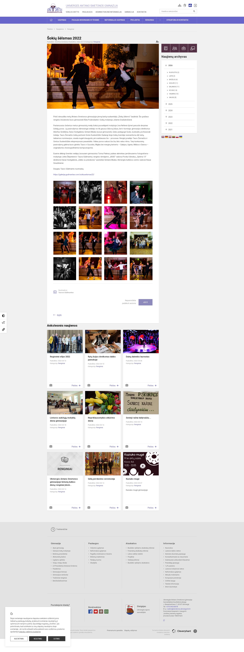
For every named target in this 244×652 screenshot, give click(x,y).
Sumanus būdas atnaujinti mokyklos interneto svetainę (161, 632)
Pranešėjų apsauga (172, 563)
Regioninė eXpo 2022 (60, 356)
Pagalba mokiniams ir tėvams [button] (85, 20)
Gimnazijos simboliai (60, 575)
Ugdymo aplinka (59, 560)
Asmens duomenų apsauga (175, 554)
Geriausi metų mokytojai (61, 551)
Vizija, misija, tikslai (60, 563)
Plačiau (75, 386)
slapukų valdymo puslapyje (30, 632)
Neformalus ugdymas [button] (115, 20)
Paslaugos (87, 12)
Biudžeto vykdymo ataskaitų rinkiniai (141, 548)
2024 (170, 110)
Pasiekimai (57, 569)
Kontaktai (141, 12)
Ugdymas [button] (62, 20)
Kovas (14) (173, 90)
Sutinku (57, 639)
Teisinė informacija (172, 584)
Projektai (131, 557)
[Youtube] (96, 611)
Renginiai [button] (149, 20)
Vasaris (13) (173, 94)
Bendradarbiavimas (60, 581)
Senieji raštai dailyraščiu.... (138, 418)
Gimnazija (129, 12)
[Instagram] (101, 611)
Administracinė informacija (109, 12)
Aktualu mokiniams (172, 575)
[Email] (106, 611)
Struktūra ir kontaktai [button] (177, 20)
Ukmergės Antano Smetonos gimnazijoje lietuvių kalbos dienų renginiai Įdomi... (64, 482)
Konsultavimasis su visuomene (176, 557)
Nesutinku (38, 639)
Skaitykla (93, 563)
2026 (170, 65)
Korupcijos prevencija (173, 578)
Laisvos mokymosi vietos (174, 569)
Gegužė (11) (173, 83)
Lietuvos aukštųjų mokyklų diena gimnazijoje (62, 419)
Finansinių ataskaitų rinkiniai (138, 551)
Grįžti (59, 315)
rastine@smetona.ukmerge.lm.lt (178, 609)
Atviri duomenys (171, 587)
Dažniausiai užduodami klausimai (177, 560)
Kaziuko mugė (132, 479)
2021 (170, 130)
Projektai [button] (135, 20)
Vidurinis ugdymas (97, 548)
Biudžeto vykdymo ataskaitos (138, 563)
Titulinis (50, 29)
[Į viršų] (195, 631)
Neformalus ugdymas (98, 551)
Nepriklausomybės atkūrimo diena (101, 419)
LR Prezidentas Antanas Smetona (65, 566)
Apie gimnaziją (58, 548)
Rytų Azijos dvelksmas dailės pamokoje (102, 358)
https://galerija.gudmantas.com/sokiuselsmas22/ (73, 174)
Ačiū (145, 302)
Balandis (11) (174, 87)
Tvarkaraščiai (61, 529)
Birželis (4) (173, 79)
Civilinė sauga (170, 581)
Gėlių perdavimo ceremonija (101, 479)
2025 (170, 104)
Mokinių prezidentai (60, 554)
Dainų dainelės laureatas (137, 356)
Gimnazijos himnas (60, 572)
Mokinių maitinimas (97, 557)
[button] (179, 5)
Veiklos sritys (72, 12)
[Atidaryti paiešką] (194, 11)
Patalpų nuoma (95, 560)
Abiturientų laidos (59, 557)
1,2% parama (170, 566)
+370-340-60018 (172, 607)
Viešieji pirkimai (133, 560)
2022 (170, 123)
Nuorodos (169, 548)
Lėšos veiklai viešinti (135, 554)
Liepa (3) (172, 76)
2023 (170, 117)
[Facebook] (90, 611)
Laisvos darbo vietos (173, 551)
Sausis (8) (172, 97)
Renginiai (70, 29)
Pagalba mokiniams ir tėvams (101, 554)
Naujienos (60, 29)
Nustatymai (19, 639)
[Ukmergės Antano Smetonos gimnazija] (54, 7)
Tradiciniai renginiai (60, 578)
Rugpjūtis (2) (174, 72)
